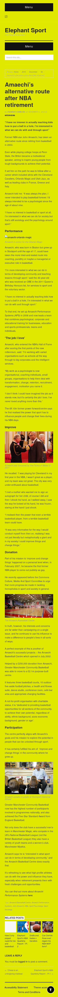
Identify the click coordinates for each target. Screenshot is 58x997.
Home (16, 71)
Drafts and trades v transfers (34, 938)
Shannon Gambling (16, 112)
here (30, 895)
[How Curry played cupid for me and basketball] (10, 927)
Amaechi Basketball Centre (20, 902)
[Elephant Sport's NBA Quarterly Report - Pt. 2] (23, 927)
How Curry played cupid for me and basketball (10, 941)
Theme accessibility (44, 987)
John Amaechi (18, 906)
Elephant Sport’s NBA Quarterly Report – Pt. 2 (22, 941)
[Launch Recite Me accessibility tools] (50, 989)
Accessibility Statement (16, 987)
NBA (26, 906)
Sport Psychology (36, 906)
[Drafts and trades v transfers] (35, 927)
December (33, 71)
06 (42, 71)
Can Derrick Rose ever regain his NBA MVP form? (47, 941)
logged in (23, 961)
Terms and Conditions (29, 992)
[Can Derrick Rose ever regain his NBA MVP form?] (47, 927)
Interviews (10, 115)
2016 (24, 71)
